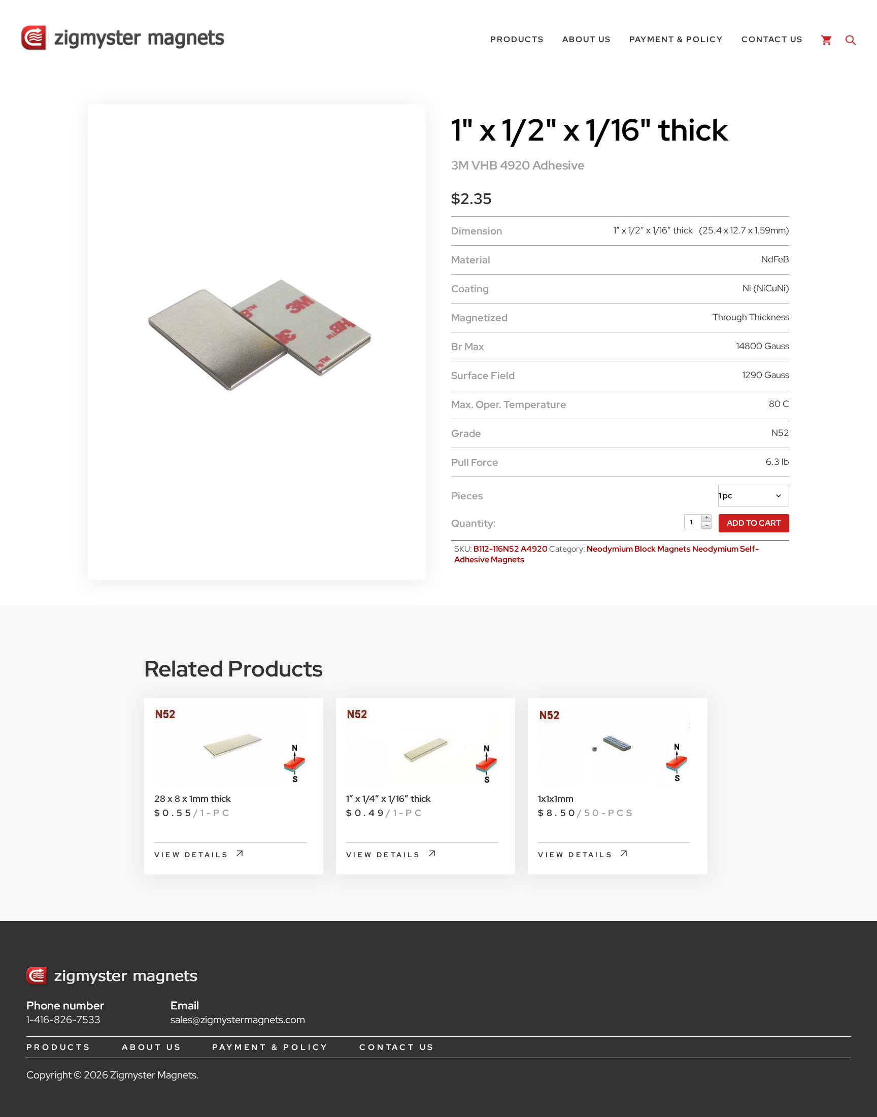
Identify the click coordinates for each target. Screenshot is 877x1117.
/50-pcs (586, 813)
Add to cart (754, 523)
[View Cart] (824, 39)
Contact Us (772, 39)
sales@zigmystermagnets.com (238, 1019)
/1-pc (192, 813)
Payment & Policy (676, 39)
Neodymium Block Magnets (639, 549)
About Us (586, 39)
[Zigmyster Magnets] (122, 39)
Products (517, 39)
